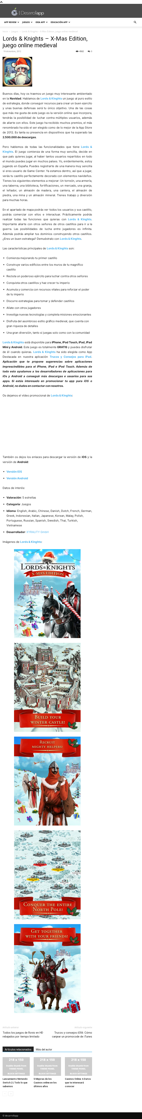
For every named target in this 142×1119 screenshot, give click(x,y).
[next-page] (11, 1093)
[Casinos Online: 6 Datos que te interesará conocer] (78, 1066)
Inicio (5, 31)
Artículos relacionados (18, 1049)
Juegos (26, 22)
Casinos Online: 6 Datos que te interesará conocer (78, 1083)
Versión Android (17, 478)
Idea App (40, 22)
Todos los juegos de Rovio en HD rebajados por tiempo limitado (23, 1034)
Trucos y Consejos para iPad (71, 356)
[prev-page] (5, 1093)
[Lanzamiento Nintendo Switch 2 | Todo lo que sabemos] (16, 1066)
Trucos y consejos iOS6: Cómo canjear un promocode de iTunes (72, 1034)
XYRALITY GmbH (37, 532)
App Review (10, 22)
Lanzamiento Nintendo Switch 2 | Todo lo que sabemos (15, 1083)
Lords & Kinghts (51, 98)
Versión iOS (14, 471)
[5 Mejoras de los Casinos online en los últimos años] (47, 1066)
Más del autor (44, 1049)
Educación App (59, 22)
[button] (135, 22)
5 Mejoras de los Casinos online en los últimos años (45, 1083)
